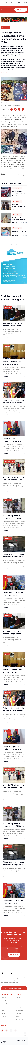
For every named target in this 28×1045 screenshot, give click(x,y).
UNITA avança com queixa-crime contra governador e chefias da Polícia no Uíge (14, 442)
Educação (19, 1007)
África (3, 1013)
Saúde (3, 1010)
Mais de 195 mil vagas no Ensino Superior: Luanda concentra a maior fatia (14, 479)
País (2, 1019)
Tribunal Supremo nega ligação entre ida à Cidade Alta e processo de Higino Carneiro (13, 365)
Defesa (18, 997)
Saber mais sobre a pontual (13, 988)
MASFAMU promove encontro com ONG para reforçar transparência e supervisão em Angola (14, 519)
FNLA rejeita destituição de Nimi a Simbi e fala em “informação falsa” (14, 402)
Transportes (19, 1001)
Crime (17, 1004)
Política (3, 997)
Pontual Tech (19, 1019)
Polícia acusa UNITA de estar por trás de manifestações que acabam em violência (13, 596)
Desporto (4, 1007)
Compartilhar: (5, 109)
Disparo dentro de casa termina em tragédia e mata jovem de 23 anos (13, 556)
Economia (4, 1004)
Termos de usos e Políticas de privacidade (5, 1041)
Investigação (19, 1010)
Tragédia (18, 1013)
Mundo (3, 1016)
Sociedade (4, 1001)
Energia (18, 1016)
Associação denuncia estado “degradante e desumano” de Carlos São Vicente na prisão (13, 327)
